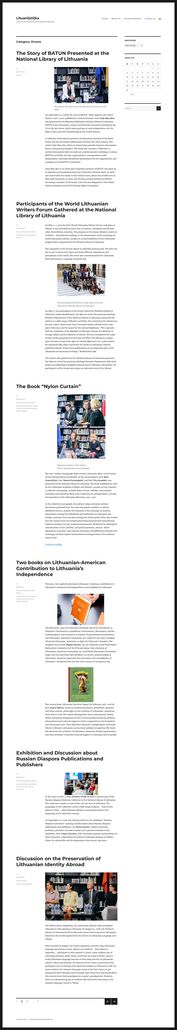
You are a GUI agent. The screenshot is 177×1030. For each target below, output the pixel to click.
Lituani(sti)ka (27, 18)
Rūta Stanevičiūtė (30, 408)
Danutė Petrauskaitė (24, 406)
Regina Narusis (22, 601)
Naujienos (26, 232)
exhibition (32, 784)
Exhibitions (26, 781)
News (33, 232)
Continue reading (53, 544)
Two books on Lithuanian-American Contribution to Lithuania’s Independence (61, 568)
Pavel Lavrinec (22, 787)
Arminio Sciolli (22, 784)
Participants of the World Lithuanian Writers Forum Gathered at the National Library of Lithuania (66, 209)
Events (19, 75)
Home (105, 18)
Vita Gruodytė (21, 411)
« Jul (132, 94)
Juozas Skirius (21, 596)
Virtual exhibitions (132, 18)
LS (17, 68)
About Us (115, 18)
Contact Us (150, 18)
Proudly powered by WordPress (41, 1019)
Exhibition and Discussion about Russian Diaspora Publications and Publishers (59, 759)
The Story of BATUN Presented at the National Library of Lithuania (62, 56)
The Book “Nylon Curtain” (48, 386)
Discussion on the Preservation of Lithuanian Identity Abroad (58, 861)
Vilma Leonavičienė (24, 884)
